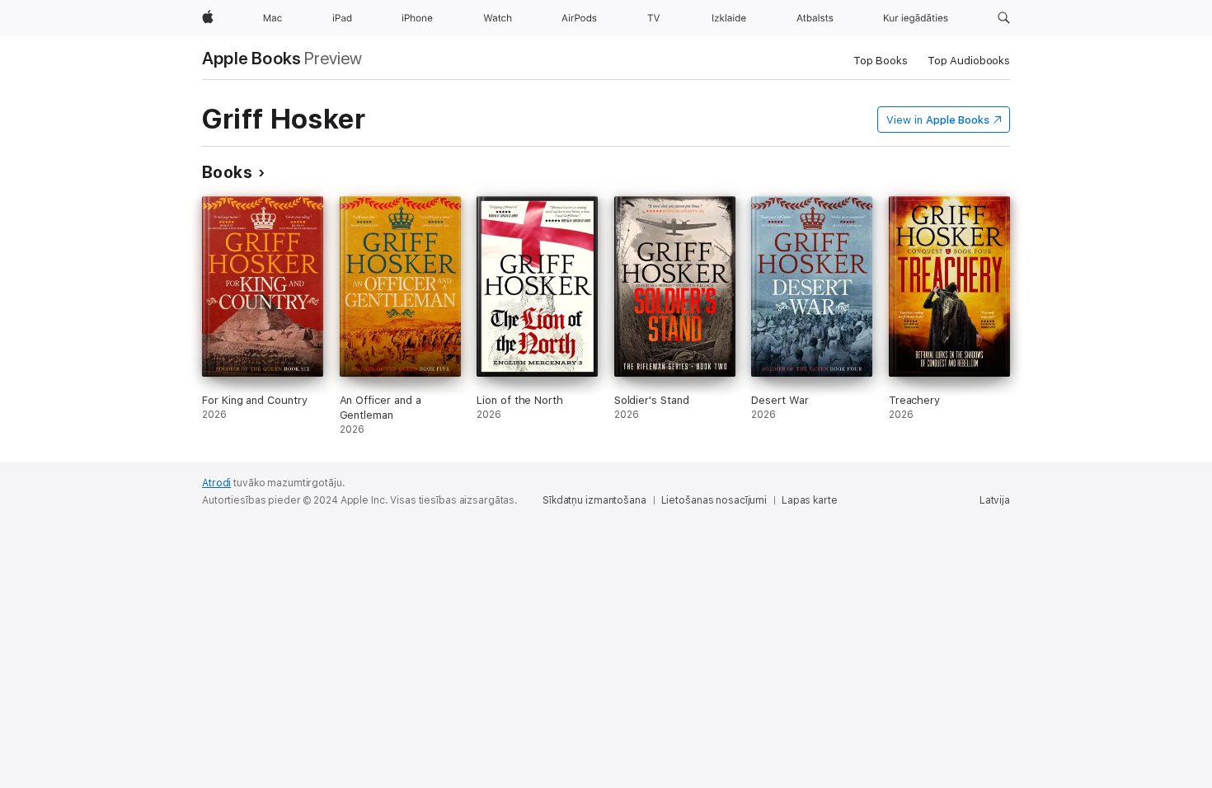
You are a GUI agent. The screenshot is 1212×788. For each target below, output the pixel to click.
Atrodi (216, 483)
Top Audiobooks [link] (969, 60)
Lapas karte (810, 500)
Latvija (994, 500)
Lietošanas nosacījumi (714, 500)
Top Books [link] (880, 60)
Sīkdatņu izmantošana (594, 500)
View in (937, 120)
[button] (1004, 18)
